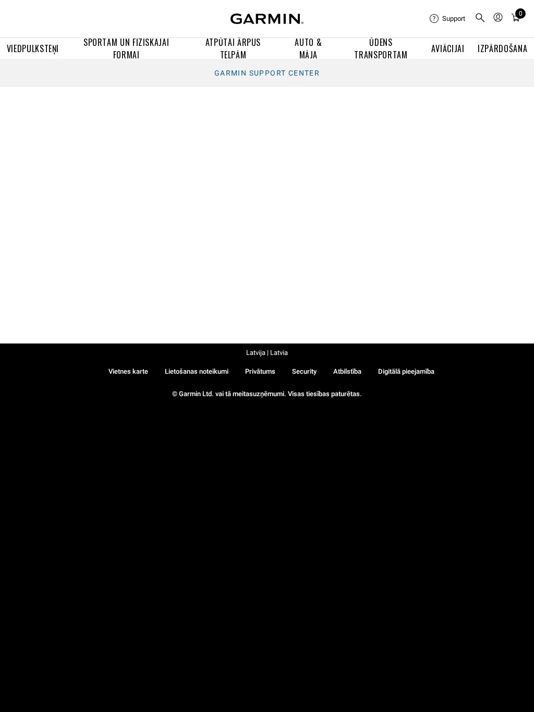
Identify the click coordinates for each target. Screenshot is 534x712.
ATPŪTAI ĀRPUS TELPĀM (233, 48)
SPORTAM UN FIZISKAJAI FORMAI (126, 48)
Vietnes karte (128, 371)
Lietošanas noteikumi (196, 371)
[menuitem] (448, 19)
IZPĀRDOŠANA (502, 48)
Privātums (260, 371)
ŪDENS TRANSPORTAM (380, 48)
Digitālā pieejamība (406, 371)
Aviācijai (448, 48)
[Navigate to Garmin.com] (267, 19)
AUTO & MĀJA (308, 48)
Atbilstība (347, 371)
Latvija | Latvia (267, 353)
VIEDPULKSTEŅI (33, 48)
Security (304, 371)
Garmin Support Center (267, 73)
